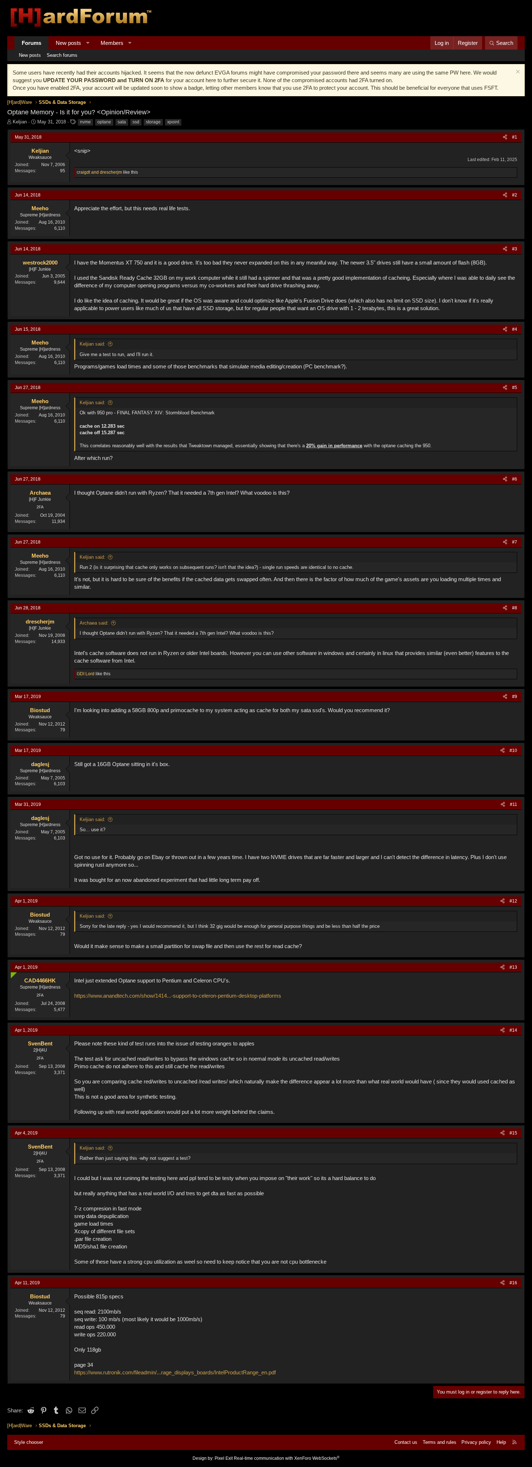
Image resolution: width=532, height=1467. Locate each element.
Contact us (405, 1442)
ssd (135, 121)
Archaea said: (94, 623)
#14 (513, 1030)
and (99, 172)
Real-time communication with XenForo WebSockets (286, 1458)
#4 (514, 329)
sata (122, 121)
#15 (513, 1133)
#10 (513, 750)
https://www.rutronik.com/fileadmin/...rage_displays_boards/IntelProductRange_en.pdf (175, 1372)
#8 (514, 607)
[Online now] (12, 973)
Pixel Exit (224, 1458)
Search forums (62, 55)
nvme (85, 121)
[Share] (505, 137)
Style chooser (28, 1442)
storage (153, 121)
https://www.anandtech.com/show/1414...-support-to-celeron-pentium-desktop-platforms (177, 996)
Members (112, 43)
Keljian (20, 121)
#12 (513, 901)
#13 (513, 967)
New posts (68, 43)
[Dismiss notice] (517, 72)
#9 (514, 696)
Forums (31, 43)
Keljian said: (92, 344)
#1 (514, 137)
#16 (513, 1282)
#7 (514, 542)
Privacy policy (476, 1442)
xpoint (173, 121)
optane (104, 121)
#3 (514, 248)
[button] (87, 43)
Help (501, 1442)
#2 (514, 195)
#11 (513, 804)
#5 (514, 387)
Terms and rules (439, 1442)
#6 (514, 479)
